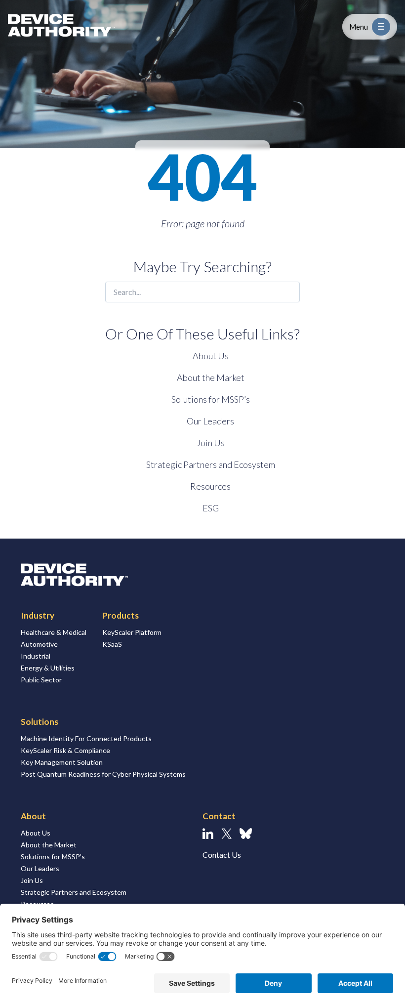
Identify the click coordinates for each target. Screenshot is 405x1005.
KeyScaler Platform (132, 632)
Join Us (211, 442)
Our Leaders (210, 421)
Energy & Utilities (48, 668)
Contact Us (221, 854)
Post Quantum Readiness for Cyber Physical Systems (103, 774)
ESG (210, 507)
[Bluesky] (246, 833)
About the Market (210, 377)
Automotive (39, 644)
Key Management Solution (62, 762)
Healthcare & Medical (53, 632)
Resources (210, 486)
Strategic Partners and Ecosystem (210, 464)
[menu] (381, 27)
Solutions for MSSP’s (210, 399)
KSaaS (112, 644)
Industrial (35, 656)
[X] (226, 833)
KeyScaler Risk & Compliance (65, 750)
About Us (211, 355)
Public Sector (41, 679)
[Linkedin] (207, 833)
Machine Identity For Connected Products (86, 738)
